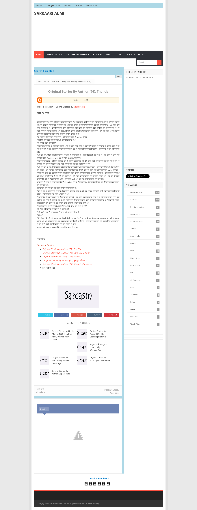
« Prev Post (40, 392)
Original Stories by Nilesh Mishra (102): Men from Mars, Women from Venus (63, 335)
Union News (135, 258)
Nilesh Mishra (79, 107)
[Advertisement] (114, 29)
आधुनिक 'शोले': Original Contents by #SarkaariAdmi (98, 347)
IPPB (132, 287)
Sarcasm (133, 199)
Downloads (135, 236)
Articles (133, 229)
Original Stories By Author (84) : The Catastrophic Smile (98, 334)
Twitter (47, 315)
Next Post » (114, 393)
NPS (132, 272)
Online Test (135, 214)
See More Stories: (45, 245)
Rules (132, 302)
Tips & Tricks (135, 324)
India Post (134, 316)
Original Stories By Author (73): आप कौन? (61, 256)
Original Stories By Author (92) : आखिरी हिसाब (100, 359)
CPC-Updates (135, 280)
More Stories (48, 267)
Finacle (133, 243)
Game (132, 309)
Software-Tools (136, 221)
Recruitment (135, 265)
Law (132, 251)
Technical (134, 294)
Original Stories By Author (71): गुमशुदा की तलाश (65, 260)
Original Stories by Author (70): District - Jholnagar (67, 264)
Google (80, 315)
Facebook (64, 315)
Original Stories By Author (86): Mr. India (61, 372)
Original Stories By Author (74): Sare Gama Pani (66, 252)
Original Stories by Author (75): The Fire (61, 249)
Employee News (136, 192)
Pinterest (113, 315)
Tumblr (97, 315)
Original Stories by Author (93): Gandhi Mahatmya (60, 360)
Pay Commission (137, 207)
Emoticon (43, 409)
